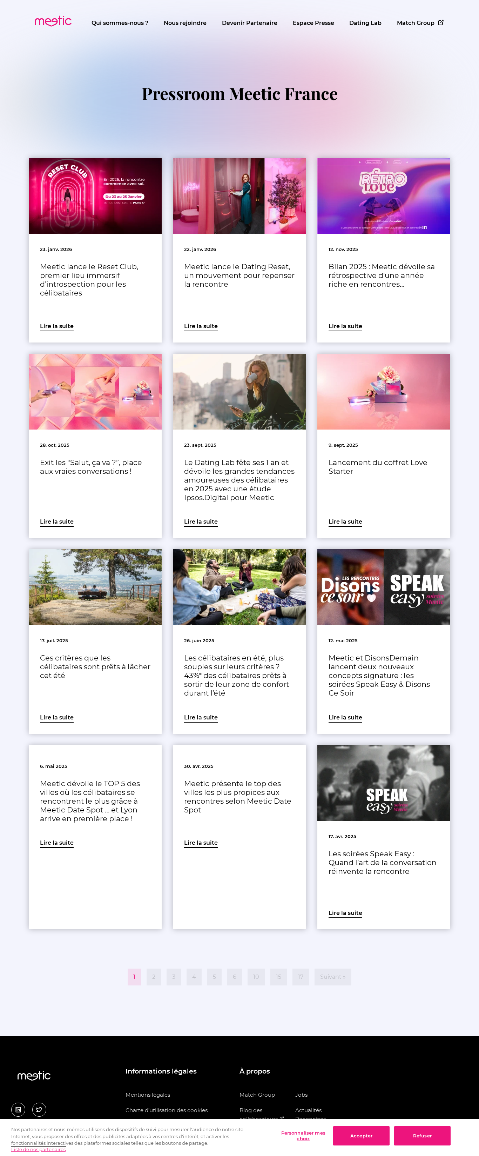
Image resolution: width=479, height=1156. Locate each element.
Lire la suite (57, 326)
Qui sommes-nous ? (120, 23)
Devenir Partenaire (249, 23)
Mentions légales (148, 1094)
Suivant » (333, 977)
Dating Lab (365, 23)
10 (256, 977)
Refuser (422, 1135)
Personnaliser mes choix (303, 1135)
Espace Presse (313, 23)
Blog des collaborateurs (259, 1114)
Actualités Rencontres (310, 1114)
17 (300, 977)
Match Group (415, 23)
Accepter (361, 1135)
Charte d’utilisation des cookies (167, 1110)
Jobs (301, 1094)
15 (278, 977)
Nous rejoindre (185, 23)
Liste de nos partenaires (38, 1149)
